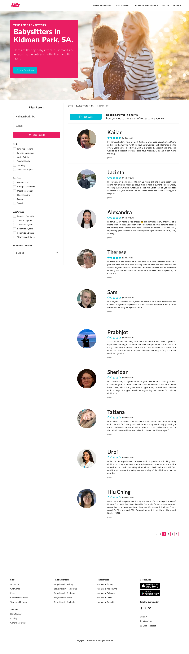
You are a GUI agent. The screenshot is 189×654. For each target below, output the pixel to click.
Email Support (149, 625)
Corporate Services (19, 597)
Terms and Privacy (18, 602)
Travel (20, 203)
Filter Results (38, 134)
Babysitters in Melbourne (65, 588)
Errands (20, 199)
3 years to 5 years (25, 224)
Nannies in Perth (104, 597)
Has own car (22, 182)
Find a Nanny (122, 5)
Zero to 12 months (25, 216)
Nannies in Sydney (105, 584)
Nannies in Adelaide (106, 602)
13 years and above (26, 237)
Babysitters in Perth (63, 597)
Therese (116, 252)
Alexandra (119, 212)
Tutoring (21, 165)
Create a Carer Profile (146, 5)
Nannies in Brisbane (106, 593)
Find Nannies (103, 580)
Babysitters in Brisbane (64, 593)
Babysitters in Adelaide (64, 602)
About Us (14, 584)
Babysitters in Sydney (63, 584)
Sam (112, 292)
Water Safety (23, 157)
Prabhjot (117, 332)
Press (12, 593)
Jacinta (115, 172)
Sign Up (177, 5)
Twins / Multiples (25, 169)
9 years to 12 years (25, 233)
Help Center (16, 614)
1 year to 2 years (24, 220)
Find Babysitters (61, 580)
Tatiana (116, 412)
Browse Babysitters (25, 70)
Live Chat (147, 621)
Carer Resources (18, 622)
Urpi (112, 452)
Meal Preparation (25, 190)
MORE (110, 158)
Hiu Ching (119, 491)
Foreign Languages (25, 153)
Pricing (13, 618)
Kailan (115, 132)
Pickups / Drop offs (26, 186)
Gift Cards (15, 588)
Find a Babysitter (102, 5)
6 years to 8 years (25, 228)
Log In (165, 5)
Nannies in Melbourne (107, 588)
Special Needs (23, 161)
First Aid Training (25, 148)
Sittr (70, 106)
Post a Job (87, 116)
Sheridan (117, 372)
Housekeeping (23, 195)
